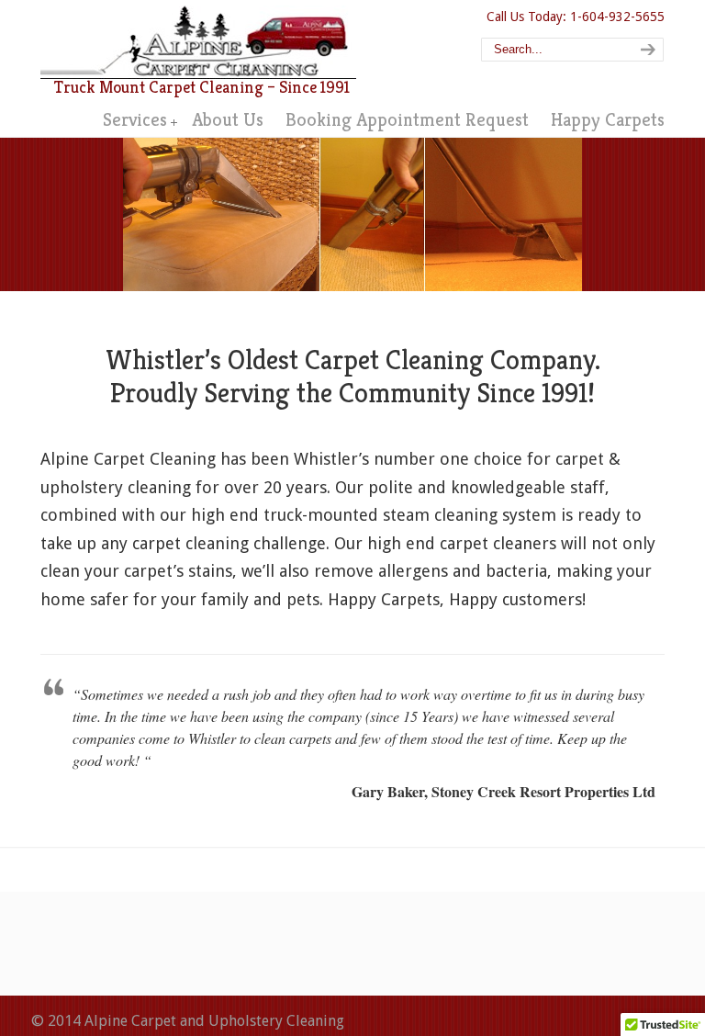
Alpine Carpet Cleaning (198, 42)
